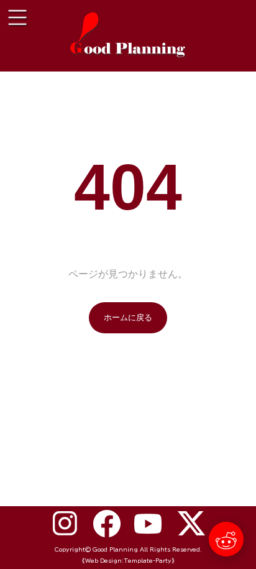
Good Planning (115, 549)
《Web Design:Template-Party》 (128, 560)
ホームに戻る (128, 317)
